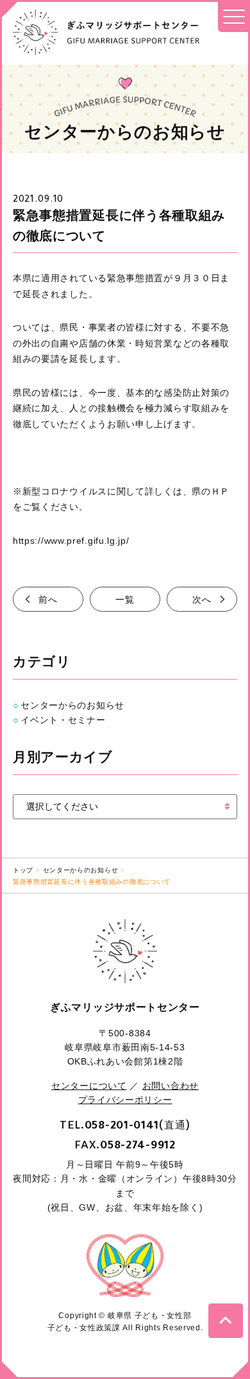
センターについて (89, 1086)
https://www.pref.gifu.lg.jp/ (71, 540)
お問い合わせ (170, 1086)
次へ (201, 599)
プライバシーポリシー (125, 1100)
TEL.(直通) (125, 1124)
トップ (23, 870)
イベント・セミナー (63, 720)
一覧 (124, 599)
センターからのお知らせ (72, 705)
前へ (47, 599)
